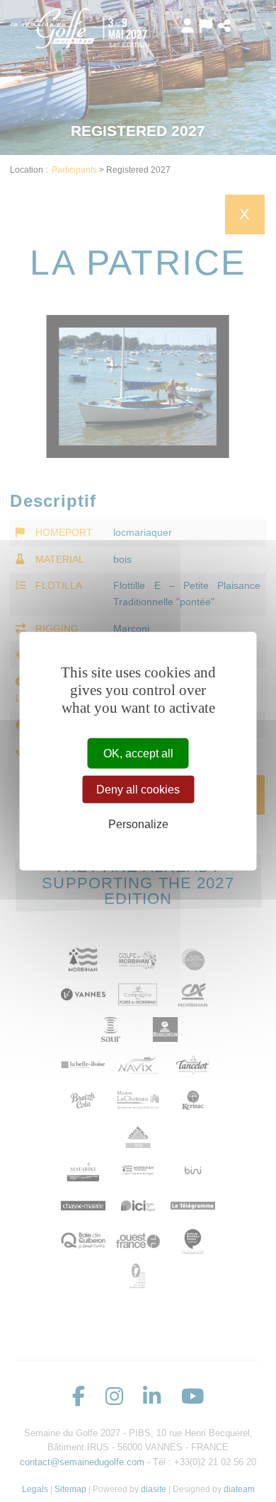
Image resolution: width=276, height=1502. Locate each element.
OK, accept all (138, 753)
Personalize (138, 824)
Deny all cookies (138, 790)
